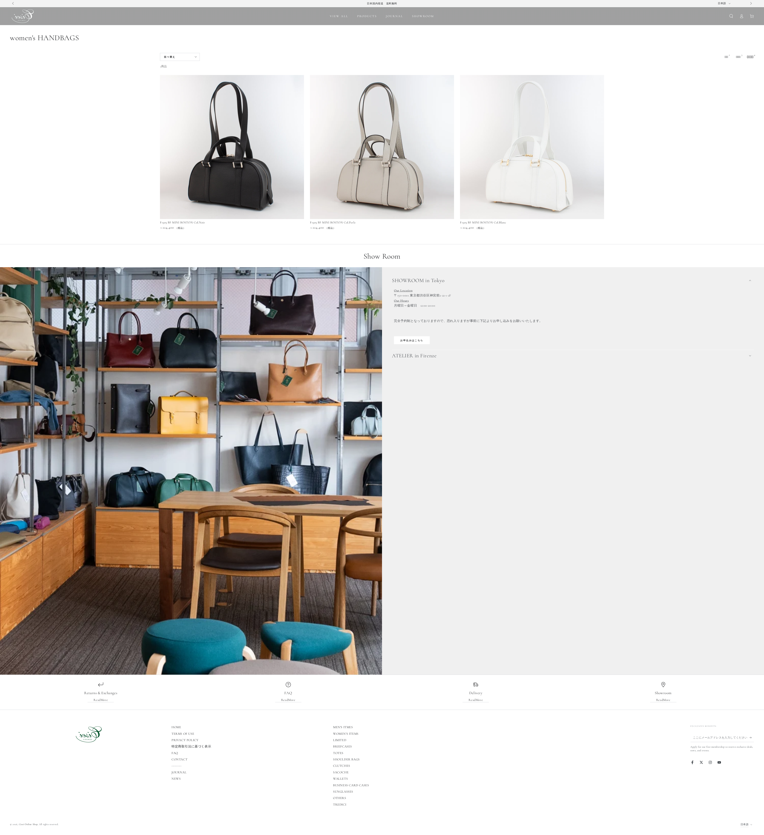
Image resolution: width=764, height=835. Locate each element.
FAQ (175, 753)
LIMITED (339, 740)
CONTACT (179, 759)
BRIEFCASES (342, 746)
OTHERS (339, 798)
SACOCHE (341, 772)
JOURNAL (179, 772)
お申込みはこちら (411, 340)
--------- (176, 766)
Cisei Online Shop (28, 824)
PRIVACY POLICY (185, 740)
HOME (176, 727)
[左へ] (13, 3)
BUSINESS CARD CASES (351, 785)
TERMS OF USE (183, 734)
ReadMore (101, 700)
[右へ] (750, 3)
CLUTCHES (341, 766)
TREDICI (339, 805)
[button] (731, 16)
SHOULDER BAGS (346, 759)
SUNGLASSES (343, 792)
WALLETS (340, 779)
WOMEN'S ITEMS (346, 734)
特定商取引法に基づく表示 (191, 746)
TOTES (338, 753)
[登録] (751, 737)
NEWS (176, 779)
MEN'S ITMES (343, 727)
